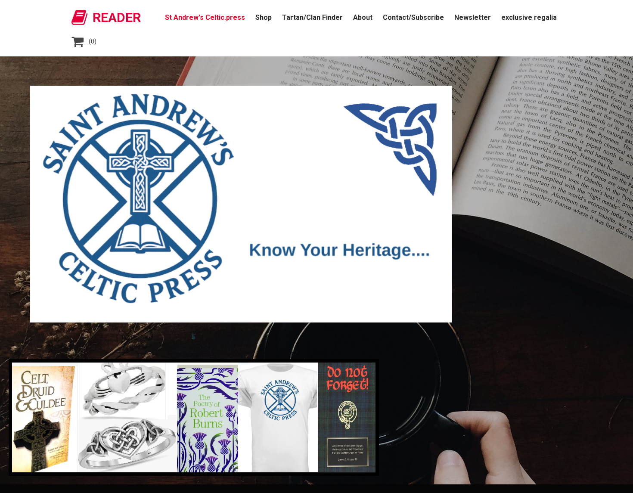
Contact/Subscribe (413, 17)
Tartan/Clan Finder (312, 17)
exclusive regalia (529, 17)
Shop (263, 17)
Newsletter (472, 17)
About (362, 17)
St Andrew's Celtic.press (205, 17)
